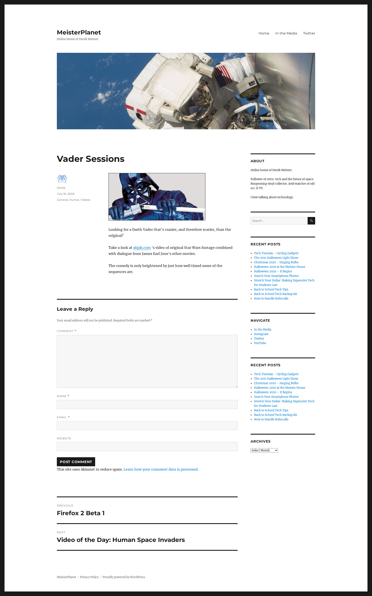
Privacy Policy (89, 577)
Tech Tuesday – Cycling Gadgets (276, 253)
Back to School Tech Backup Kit (275, 294)
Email (63, 417)
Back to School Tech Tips (271, 289)
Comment (66, 331)
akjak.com (142, 247)
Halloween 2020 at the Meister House (279, 267)
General (62, 199)
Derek (61, 187)
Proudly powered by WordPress (123, 577)
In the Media (286, 33)
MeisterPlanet (79, 32)
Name (63, 396)
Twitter (309, 33)
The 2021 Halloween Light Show (276, 258)
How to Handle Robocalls (271, 298)
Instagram (261, 334)
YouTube (260, 343)
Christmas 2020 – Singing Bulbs (276, 262)
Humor (74, 199)
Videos (85, 199)
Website (64, 438)
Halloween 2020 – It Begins (273, 271)
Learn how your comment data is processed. (161, 469)
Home (264, 33)
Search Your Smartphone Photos (276, 276)
